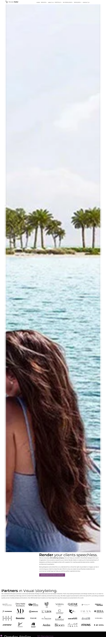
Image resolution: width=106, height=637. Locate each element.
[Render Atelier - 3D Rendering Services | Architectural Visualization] (8, 1)
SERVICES (43, 2)
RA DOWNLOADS (67, 2)
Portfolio (58, 2)
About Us (51, 2)
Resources (77, 2)
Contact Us (86, 2)
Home (38, 2)
